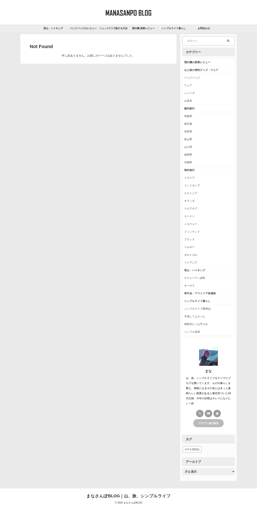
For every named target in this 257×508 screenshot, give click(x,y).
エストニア (190, 193)
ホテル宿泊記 (192, 449)
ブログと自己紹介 (208, 423)
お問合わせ (204, 28)
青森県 (188, 116)
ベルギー (189, 247)
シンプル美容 (192, 331)
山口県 (188, 146)
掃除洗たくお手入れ (196, 324)
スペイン (189, 216)
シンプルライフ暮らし (173, 28)
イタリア (189, 177)
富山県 (188, 139)
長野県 (188, 131)
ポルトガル (190, 254)
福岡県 (188, 154)
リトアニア (190, 262)
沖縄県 (188, 162)
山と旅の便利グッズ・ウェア (201, 69)
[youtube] (208, 413)
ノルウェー (190, 223)
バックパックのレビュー (83, 28)
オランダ (189, 200)
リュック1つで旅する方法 (113, 28)
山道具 (188, 100)
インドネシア (192, 185)
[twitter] (200, 413)
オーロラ (189, 285)
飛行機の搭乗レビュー (197, 62)
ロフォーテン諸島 (194, 277)
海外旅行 (189, 170)
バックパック (192, 77)
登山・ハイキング (53, 28)
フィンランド (192, 231)
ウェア (188, 85)
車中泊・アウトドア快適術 (200, 293)
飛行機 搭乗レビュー (143, 28)
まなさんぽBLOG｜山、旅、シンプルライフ (128, 496)
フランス (189, 239)
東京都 (188, 123)
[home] (217, 413)
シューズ (189, 92)
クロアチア (190, 208)
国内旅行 (189, 108)
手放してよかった (194, 316)
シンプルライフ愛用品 (197, 308)
